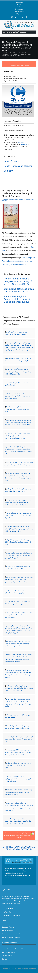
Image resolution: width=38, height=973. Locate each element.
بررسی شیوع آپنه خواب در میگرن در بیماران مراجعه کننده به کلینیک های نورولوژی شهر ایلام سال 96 (18, 779)
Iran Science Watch (8, 952)
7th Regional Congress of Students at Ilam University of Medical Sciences (16, 54)
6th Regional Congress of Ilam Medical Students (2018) (19, 290)
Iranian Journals (7, 930)
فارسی (20, 14)
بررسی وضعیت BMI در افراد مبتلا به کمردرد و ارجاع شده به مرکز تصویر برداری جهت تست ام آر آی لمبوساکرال (18, 752)
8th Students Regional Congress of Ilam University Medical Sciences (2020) (18, 299)
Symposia (32, 968)
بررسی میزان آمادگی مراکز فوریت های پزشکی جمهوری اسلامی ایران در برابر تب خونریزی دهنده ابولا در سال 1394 (18, 436)
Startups (4, 959)
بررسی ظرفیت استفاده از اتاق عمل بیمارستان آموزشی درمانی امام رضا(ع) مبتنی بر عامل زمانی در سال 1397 (19, 529)
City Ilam (21, 142)
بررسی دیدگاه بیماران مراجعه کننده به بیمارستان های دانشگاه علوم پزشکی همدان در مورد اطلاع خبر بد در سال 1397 (18, 821)
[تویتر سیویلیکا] (15, 17)
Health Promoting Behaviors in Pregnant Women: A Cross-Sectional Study (17, 409)
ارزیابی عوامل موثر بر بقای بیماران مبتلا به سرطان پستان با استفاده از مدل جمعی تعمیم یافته (19, 739)
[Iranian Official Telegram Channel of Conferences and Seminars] (19, 861)
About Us (8, 912)
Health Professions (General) (18, 166)
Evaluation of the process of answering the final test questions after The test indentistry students (18, 792)
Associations (20, 11)
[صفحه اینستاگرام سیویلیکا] (12, 17)
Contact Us (9, 909)
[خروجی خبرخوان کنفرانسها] (22, 17)
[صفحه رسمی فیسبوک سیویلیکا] (19, 17)
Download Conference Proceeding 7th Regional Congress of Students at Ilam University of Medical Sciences (17, 835)
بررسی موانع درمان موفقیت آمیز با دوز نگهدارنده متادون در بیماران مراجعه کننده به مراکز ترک (18, 515)
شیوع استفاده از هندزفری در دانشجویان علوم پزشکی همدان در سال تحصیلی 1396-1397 (18, 542)
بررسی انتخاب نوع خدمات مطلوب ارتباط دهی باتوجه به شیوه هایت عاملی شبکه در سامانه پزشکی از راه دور (18, 555)
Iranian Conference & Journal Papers (14, 949)
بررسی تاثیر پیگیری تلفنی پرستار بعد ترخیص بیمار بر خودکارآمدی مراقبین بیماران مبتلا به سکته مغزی (18, 396)
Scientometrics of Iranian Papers (13, 934)
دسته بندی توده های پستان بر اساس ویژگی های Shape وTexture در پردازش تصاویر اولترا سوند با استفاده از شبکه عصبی (19, 579)
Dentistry (8, 170)
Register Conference (13, 915)
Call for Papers (7, 955)
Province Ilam (25, 144)
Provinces (19, 7)
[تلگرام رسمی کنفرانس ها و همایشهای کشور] (26, 17)
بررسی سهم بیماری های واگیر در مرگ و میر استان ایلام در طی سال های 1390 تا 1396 (18, 765)
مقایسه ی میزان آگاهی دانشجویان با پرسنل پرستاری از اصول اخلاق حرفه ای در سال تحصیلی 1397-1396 (18, 371)
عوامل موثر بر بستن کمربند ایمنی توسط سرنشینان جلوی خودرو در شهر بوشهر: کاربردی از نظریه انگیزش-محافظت (18, 502)
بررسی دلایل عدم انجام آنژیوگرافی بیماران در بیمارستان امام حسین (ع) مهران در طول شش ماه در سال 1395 (19, 688)
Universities (20, 9)
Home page (19, 2)
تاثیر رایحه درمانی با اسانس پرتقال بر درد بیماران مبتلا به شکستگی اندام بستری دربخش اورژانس (18, 615)
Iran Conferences (9, 52)
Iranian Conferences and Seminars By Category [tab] (20, 848)
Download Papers (8, 927)
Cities (19, 4)
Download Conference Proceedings (20, 65)
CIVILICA (25, 896)
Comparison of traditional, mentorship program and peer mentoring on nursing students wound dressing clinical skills (18, 422)
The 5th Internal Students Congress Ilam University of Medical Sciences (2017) (18, 281)
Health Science (22, 52)
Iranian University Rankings (11, 937)
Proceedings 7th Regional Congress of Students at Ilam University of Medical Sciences (18, 261)
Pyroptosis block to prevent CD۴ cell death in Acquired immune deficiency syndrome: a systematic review (17, 643)
